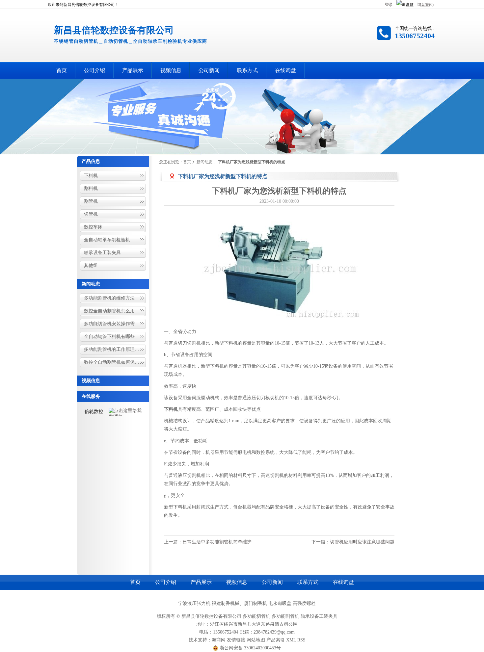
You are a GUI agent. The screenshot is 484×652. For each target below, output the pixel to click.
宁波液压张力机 (194, 603)
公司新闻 (272, 582)
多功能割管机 (285, 616)
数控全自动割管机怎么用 (109, 310)
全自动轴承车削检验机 (107, 239)
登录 (389, 4)
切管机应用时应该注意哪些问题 (362, 541)
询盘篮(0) (425, 4)
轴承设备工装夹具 (102, 252)
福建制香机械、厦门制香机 (239, 603)
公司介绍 (165, 582)
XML (291, 640)
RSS (301, 640)
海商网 (219, 640)
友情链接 (236, 640)
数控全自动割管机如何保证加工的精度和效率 (115, 362)
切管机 (91, 214)
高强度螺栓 (304, 603)
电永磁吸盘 (279, 603)
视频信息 (91, 380)
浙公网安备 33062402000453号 (249, 647)
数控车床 (93, 226)
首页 (187, 162)
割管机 (91, 201)
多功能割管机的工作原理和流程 (115, 349)
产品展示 (201, 582)
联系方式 (307, 582)
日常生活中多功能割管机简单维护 (217, 541)
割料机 (91, 188)
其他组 (91, 265)
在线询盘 (343, 582)
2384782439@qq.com (274, 632)
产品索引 (275, 640)
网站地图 (256, 640)
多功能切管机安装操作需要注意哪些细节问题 (115, 323)
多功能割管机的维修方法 (109, 298)
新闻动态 (91, 283)
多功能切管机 (256, 616)
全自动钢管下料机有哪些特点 (114, 336)
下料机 (91, 175)
